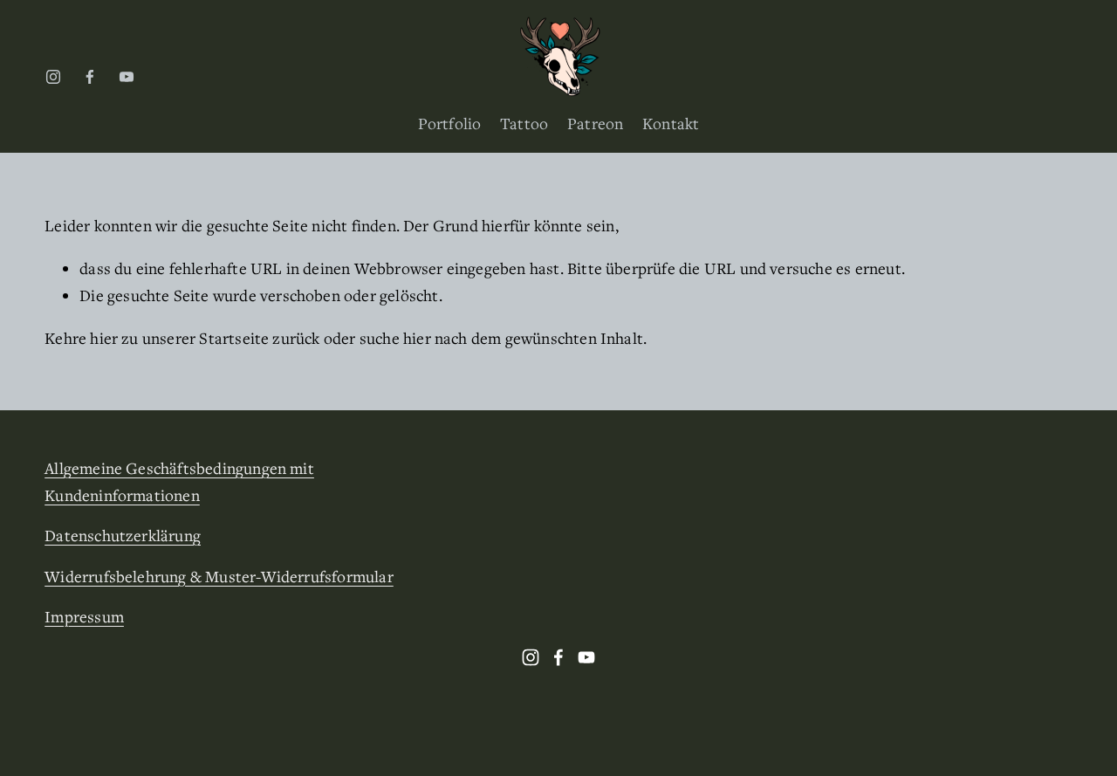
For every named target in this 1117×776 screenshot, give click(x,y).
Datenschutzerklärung (123, 535)
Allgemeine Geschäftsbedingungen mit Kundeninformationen (179, 481)
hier (104, 337)
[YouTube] (126, 77)
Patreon (595, 123)
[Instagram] (53, 77)
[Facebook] (90, 77)
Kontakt (670, 123)
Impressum (84, 616)
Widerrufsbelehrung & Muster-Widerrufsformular (219, 576)
